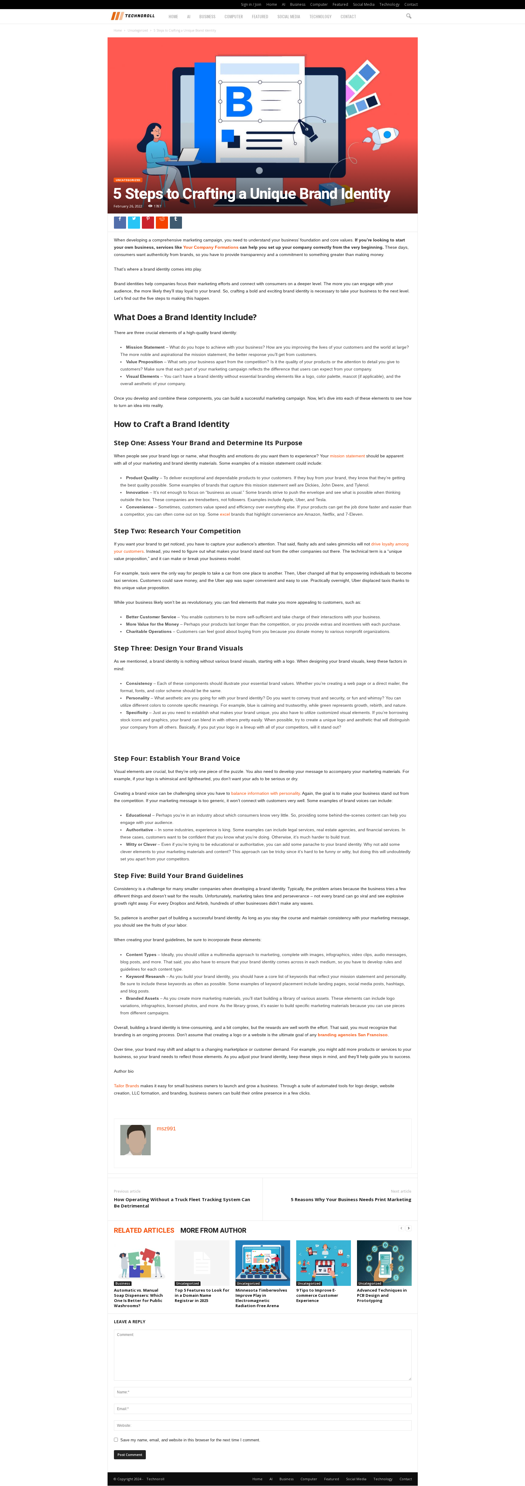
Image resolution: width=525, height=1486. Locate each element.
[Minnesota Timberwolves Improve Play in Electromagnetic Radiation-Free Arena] (262, 1263)
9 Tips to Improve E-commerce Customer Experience (317, 1295)
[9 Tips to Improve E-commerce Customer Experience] (323, 1263)
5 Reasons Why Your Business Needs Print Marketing (351, 1199)
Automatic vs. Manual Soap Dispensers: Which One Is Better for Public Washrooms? (138, 1297)
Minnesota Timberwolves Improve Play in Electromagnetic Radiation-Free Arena (261, 1297)
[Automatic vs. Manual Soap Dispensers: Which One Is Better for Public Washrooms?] (141, 1263)
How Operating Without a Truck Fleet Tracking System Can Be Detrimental (182, 1202)
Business (297, 4)
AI (283, 4)
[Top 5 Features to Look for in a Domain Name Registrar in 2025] (202, 1263)
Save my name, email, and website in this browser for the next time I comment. (190, 1440)
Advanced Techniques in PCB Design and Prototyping (382, 1295)
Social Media (364, 4)
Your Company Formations (211, 247)
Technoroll (155, 1479)
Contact (411, 4)
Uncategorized (138, 30)
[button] (408, 16)
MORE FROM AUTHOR (213, 1230)
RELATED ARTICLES (144, 1230)
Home (271, 4)
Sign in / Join (251, 4)
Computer (319, 4)
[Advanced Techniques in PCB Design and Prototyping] (384, 1263)
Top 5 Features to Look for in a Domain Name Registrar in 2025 (202, 1295)
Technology (389, 4)
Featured (340, 4)
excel (225, 514)
